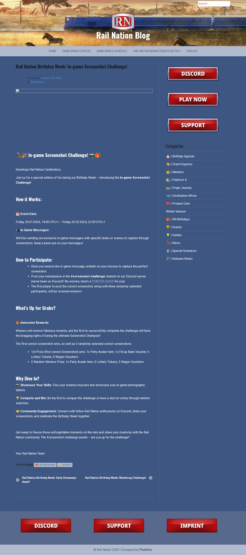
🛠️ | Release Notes (179, 258)
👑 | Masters (175, 172)
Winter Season (176, 211)
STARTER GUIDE (103, 281)
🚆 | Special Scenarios (181, 251)
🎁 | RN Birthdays (45, 465)
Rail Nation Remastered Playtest (157, 51)
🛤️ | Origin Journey (179, 188)
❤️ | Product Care (178, 203)
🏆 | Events (64, 465)
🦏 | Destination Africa (181, 195)
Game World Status (76, 51)
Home (52, 51)
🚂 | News (173, 243)
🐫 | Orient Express (179, 164)
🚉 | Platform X (176, 180)
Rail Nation (37, 82)
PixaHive (145, 550)
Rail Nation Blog (123, 35)
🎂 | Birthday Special (180, 156)
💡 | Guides (174, 235)
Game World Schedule (111, 51)
